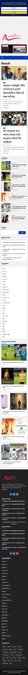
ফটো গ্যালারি (4, 321)
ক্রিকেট (12, 204)
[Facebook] (11, 494)
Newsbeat (4, 287)
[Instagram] (17, 494)
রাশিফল (3, 331)
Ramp (3, 295)
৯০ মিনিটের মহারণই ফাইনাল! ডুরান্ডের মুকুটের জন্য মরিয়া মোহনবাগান (13, 242)
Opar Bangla (5, 289)
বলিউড (3, 326)
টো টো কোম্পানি (5, 316)
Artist (3, 268)
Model (4, 281)
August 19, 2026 (6, 439)
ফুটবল (13, 173)
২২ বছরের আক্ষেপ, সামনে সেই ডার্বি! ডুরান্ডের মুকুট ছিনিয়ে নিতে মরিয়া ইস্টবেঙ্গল (13, 245)
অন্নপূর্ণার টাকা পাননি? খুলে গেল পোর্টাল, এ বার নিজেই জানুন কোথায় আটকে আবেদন (13, 254)
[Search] (26, 57)
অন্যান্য (3, 305)
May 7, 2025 (6, 99)
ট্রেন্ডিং (4, 82)
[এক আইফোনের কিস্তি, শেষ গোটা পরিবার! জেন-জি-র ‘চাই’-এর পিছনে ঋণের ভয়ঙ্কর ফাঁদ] (6, 186)
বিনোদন (14, 215)
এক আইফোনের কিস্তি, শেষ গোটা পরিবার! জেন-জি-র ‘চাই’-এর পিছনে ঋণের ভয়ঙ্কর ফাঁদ (13, 250)
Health (4, 273)
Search (3, 227)
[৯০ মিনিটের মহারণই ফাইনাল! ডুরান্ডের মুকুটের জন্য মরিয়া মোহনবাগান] (6, 165)
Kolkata (4, 276)
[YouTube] (17, 553)
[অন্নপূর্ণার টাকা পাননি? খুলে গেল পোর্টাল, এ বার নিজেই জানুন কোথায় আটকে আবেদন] (6, 197)
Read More (6, 108)
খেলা (12, 173)
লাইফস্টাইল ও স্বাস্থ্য (5, 334)
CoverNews (11, 672)
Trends (4, 300)
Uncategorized (6, 302)
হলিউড (3, 337)
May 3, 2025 (6, 145)
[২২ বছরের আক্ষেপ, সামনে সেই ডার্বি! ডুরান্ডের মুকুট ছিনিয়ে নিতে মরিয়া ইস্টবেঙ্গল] (6, 176)
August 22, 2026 (6, 364)
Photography (5, 292)
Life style (4, 279)
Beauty (4, 271)
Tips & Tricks (5, 297)
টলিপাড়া (12, 215)
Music (3, 284)
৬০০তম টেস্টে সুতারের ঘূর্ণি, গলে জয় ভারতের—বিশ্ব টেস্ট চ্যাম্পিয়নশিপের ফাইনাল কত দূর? (11, 258)
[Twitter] (14, 494)
